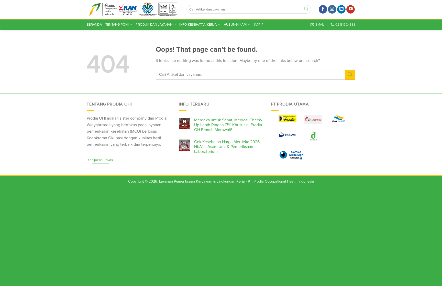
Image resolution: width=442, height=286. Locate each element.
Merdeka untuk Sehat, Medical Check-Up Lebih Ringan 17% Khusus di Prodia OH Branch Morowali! (228, 125)
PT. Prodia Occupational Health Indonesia (281, 181)
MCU (135, 131)
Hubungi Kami (235, 25)
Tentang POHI (117, 25)
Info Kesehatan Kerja (198, 25)
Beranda (94, 25)
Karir (258, 25)
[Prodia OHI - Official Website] (133, 9)
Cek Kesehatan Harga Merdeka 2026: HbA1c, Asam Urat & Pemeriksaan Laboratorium (227, 147)
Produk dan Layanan (154, 25)
